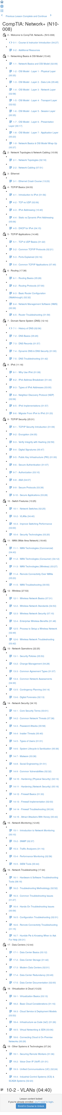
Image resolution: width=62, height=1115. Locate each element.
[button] (2, 2)
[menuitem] (2, 7)
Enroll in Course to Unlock (31, 1106)
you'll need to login (43, 1101)
